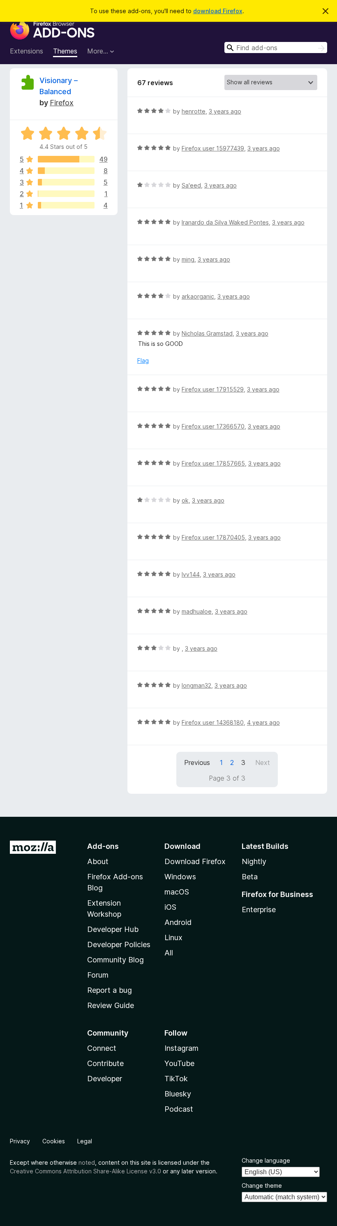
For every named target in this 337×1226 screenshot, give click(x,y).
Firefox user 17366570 (213, 426)
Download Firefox (195, 861)
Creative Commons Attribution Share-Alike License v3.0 (85, 1171)
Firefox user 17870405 (213, 537)
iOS (170, 907)
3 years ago (225, 111)
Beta (250, 876)
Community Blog (115, 959)
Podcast (178, 1109)
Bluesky (177, 1093)
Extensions (26, 51)
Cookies (53, 1141)
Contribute (105, 1063)
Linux (173, 937)
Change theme (262, 1185)
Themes (65, 51)
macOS (176, 892)
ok (185, 500)
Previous (197, 762)
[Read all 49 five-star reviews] (66, 159)
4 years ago (263, 722)
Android (178, 922)
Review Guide (110, 1005)
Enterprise (259, 909)
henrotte (193, 111)
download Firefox (217, 10)
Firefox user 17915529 (213, 389)
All (168, 952)
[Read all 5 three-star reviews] (66, 182)
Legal (84, 1141)
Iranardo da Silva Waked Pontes (225, 222)
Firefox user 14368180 (213, 722)
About (97, 861)
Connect (101, 1048)
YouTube (179, 1063)
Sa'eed (191, 185)
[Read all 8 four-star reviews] (66, 170)
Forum (97, 975)
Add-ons (103, 846)
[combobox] (275, 47)
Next (262, 762)
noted (86, 1162)
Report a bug (109, 990)
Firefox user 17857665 (213, 463)
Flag (143, 360)
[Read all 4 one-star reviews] (66, 205)
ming (188, 259)
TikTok (176, 1078)
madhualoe (197, 611)
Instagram (181, 1048)
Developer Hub (112, 929)
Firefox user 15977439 (213, 148)
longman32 (196, 685)
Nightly (254, 861)
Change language (266, 1160)
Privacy (20, 1141)
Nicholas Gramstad (207, 333)
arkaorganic (198, 296)
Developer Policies (118, 944)
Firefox (62, 102)
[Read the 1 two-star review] (66, 193)
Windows (180, 876)
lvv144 (191, 574)
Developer (104, 1078)
